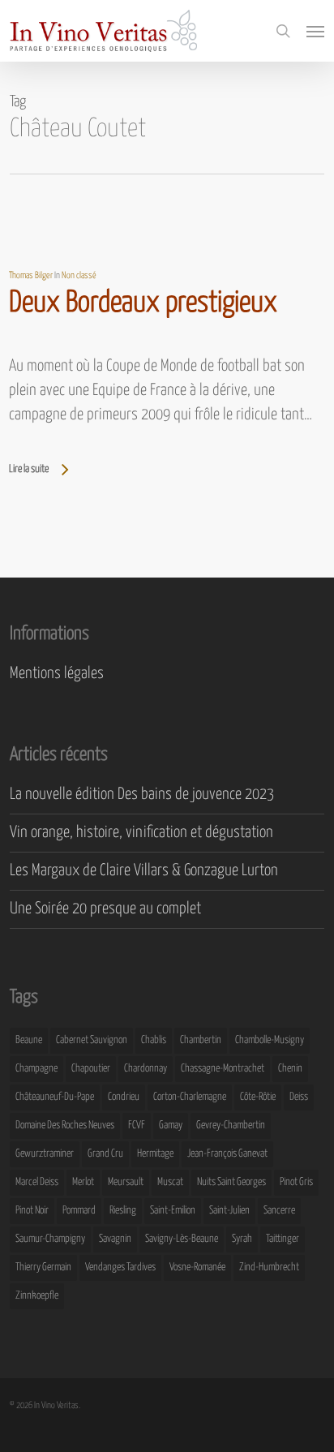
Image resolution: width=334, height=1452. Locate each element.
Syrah (242, 1239)
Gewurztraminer (44, 1154)
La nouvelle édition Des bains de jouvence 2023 (142, 794)
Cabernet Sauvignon (91, 1040)
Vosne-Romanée (197, 1267)
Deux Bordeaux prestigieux (143, 303)
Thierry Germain (43, 1267)
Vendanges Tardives (120, 1267)
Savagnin (115, 1239)
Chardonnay (145, 1068)
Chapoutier (90, 1068)
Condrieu (123, 1097)
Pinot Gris (296, 1182)
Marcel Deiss (36, 1182)
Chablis (153, 1040)
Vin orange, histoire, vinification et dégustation (141, 832)
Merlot (83, 1182)
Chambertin (200, 1040)
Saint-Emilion (172, 1210)
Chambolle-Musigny (269, 1040)
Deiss (298, 1097)
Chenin (290, 1068)
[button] (315, 31)
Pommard (79, 1210)
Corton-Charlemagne (189, 1097)
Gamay (170, 1125)
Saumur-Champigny (50, 1239)
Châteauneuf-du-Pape (54, 1097)
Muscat (170, 1182)
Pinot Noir (32, 1210)
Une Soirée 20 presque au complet (105, 909)
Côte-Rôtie (258, 1097)
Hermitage (155, 1154)
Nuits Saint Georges (231, 1182)
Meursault (125, 1182)
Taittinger (282, 1239)
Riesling (122, 1210)
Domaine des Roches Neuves (64, 1125)
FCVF (136, 1125)
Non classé (79, 275)
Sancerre (279, 1210)
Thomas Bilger (31, 275)
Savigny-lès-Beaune (181, 1239)
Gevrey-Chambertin (230, 1125)
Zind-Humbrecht (269, 1267)
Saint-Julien (229, 1210)
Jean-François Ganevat (227, 1154)
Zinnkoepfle (36, 1296)
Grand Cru (105, 1154)
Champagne (36, 1068)
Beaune (28, 1040)
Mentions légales (57, 673)
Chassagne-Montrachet (222, 1068)
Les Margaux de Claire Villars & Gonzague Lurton (144, 871)
